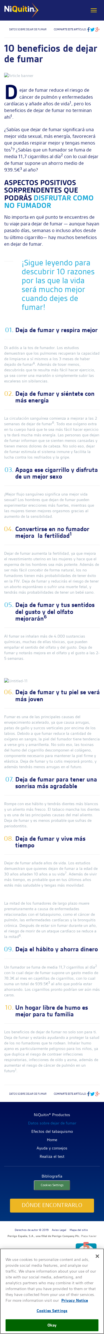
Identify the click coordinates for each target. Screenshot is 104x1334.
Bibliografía (52, 1176)
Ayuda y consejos (52, 1148)
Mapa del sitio (79, 1230)
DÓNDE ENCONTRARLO (52, 1205)
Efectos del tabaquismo (52, 1131)
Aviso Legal (59, 1230)
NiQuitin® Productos (52, 1115)
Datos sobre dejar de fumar (52, 1123)
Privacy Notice (74, 1300)
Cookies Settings (52, 1185)
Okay (52, 1325)
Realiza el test (52, 1156)
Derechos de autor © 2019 (32, 1230)
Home (52, 1140)
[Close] (97, 1256)
